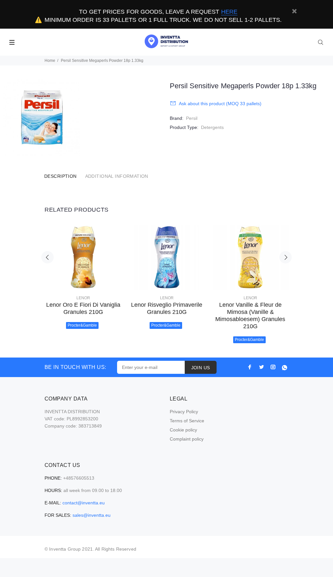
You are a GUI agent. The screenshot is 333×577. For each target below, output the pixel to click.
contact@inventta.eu (83, 502)
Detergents (212, 127)
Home (50, 60)
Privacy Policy (184, 411)
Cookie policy (183, 429)
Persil (191, 118)
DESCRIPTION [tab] (60, 176)
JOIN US (200, 367)
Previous (47, 257)
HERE (229, 11)
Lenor (83, 298)
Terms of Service (187, 420)
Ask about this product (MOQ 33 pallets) (220, 103)
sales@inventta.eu (92, 515)
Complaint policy (187, 439)
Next (285, 257)
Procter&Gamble (82, 325)
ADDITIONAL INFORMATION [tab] (116, 176)
